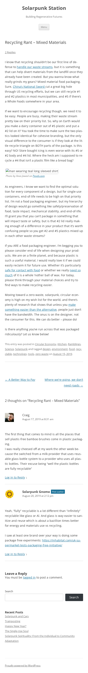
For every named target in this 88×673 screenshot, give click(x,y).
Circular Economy (45, 344)
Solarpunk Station (44, 8)
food (72, 349)
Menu (44, 26)
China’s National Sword (29, 87)
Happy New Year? (15, 626)
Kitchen (62, 344)
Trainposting (12, 621)
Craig (25, 415)
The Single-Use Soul (16, 631)
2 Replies (10, 52)
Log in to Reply (15, 477)
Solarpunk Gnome (36, 492)
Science (9, 349)
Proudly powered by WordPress (23, 665)
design (47, 349)
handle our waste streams (35, 67)
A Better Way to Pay (20, 380)
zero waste (42, 354)
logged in (29, 577)
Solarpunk (21, 349)
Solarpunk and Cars (17, 616)
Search (9, 591)
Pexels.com (39, 176)
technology (20, 354)
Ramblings (74, 344)
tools (31, 354)
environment (60, 349)
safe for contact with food (22, 270)
